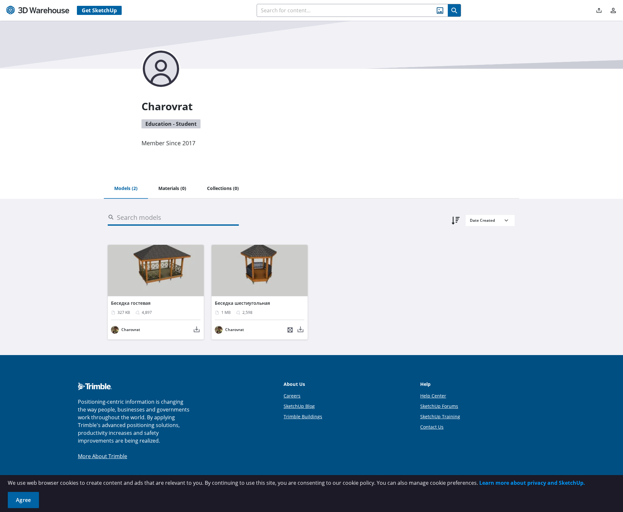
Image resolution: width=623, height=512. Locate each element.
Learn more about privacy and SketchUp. (532, 482)
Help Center (433, 396)
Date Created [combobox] (482, 220)
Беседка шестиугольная (242, 303)
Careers (292, 396)
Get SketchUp (99, 10)
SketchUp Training (440, 416)
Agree (23, 500)
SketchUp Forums (439, 406)
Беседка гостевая (131, 303)
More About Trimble (102, 456)
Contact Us (432, 427)
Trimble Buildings (303, 416)
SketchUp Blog (299, 406)
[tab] (126, 189)
